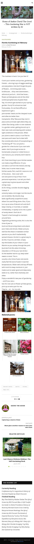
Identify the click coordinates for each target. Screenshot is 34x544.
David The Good (11, 45)
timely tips (6, 389)
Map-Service (20, 541)
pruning (25, 386)
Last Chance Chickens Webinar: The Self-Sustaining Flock (17, 460)
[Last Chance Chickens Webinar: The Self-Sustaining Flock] (17, 447)
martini (17, 386)
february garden (7, 386)
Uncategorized (13, 33)
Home (3, 33)
